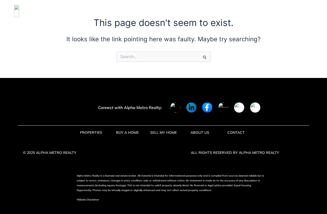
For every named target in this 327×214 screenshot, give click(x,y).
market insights (168, 11)
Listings (84, 11)
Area (108, 11)
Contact (206, 11)
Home (59, 11)
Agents (131, 11)
